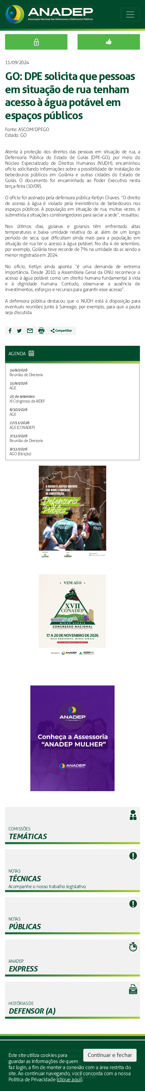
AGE (12, 388)
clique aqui (69, 1079)
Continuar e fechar (110, 1055)
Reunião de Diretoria (26, 374)
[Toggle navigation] (130, 14)
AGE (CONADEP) (22, 427)
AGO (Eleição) (20, 453)
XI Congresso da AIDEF (27, 401)
